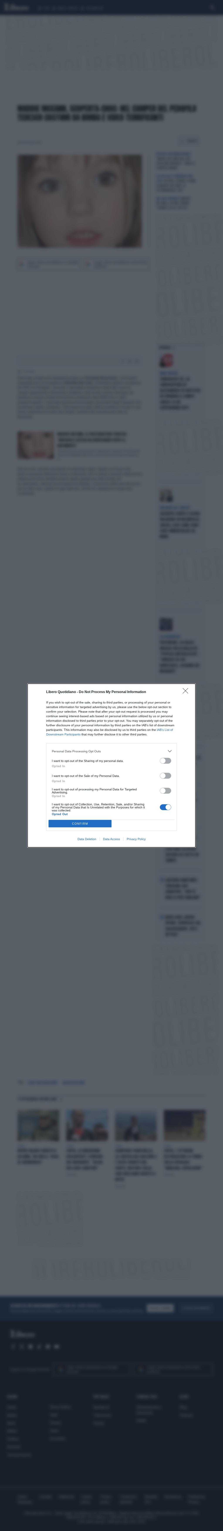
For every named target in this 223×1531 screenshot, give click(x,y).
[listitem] (111, 751)
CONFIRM (80, 823)
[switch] (165, 761)
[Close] (187, 692)
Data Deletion (87, 839)
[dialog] (111, 765)
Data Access (111, 839)
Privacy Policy (136, 839)
